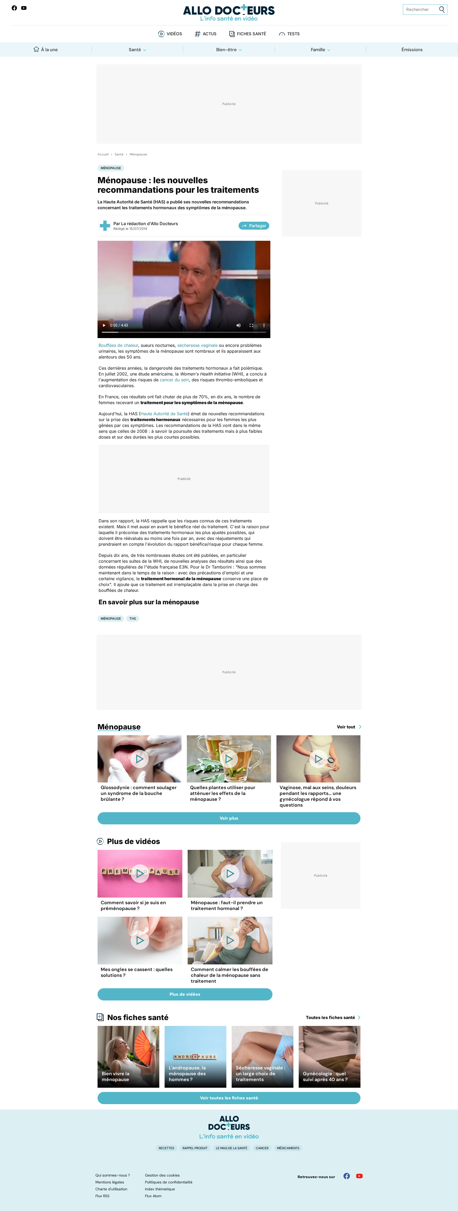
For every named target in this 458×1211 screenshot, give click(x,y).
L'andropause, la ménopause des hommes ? (187, 1073)
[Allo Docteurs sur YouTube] (24, 8)
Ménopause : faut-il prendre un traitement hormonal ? (227, 905)
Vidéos (174, 34)
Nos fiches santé (138, 1017)
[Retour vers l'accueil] (229, 12)
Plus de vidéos (133, 841)
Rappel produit (195, 1148)
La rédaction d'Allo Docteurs (149, 223)
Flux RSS (102, 1195)
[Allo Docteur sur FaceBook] (14, 8)
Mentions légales (109, 1182)
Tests (293, 34)
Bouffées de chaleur (118, 345)
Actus (210, 34)
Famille (318, 50)
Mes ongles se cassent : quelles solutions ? (137, 972)
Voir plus (229, 818)
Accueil (103, 154)
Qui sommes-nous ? (112, 1175)
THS (132, 618)
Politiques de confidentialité (168, 1182)
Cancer (262, 1148)
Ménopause (138, 154)
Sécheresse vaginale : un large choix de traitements (260, 1073)
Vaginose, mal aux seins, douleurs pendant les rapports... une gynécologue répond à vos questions (318, 796)
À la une (49, 50)
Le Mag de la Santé (231, 1148)
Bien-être (226, 50)
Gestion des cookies (162, 1175)
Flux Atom (153, 1195)
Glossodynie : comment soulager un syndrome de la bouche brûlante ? (139, 793)
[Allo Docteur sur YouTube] (359, 1176)
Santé (135, 50)
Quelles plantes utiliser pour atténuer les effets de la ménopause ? (222, 793)
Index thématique (160, 1189)
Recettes (166, 1148)
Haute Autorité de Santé (164, 413)
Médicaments (288, 1148)
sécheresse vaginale (197, 345)
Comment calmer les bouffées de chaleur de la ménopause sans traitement (229, 975)
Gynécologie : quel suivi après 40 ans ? (325, 1076)
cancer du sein (174, 379)
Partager (257, 225)
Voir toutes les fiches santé (229, 1098)
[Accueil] (229, 1127)
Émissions (412, 50)
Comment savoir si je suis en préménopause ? (133, 905)
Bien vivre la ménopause (115, 1076)
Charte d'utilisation (111, 1189)
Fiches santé (251, 34)
